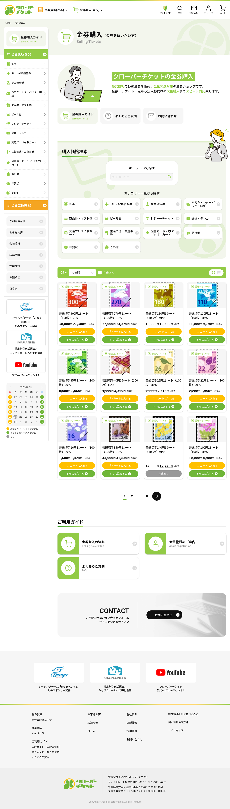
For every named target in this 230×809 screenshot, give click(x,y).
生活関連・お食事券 (23, 151)
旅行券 (15, 174)
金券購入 (37, 728)
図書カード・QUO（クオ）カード (27, 162)
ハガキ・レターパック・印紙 (27, 93)
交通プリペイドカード (24, 142)
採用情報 (14, 266)
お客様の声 (16, 232)
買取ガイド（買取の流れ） (47, 747)
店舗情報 (14, 255)
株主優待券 (18, 82)
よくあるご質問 (40, 757)
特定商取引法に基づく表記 (183, 714)
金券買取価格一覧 (42, 719)
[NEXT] (41, 387)
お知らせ (14, 277)
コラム (13, 288)
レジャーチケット (21, 123)
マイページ (38, 733)
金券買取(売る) (21, 205)
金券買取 (37, 714)
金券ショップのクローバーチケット (19, 10)
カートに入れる (79, 331)
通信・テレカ (19, 133)
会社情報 (14, 243)
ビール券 (17, 114)
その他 (15, 192)
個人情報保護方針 (178, 722)
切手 (14, 64)
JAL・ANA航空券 (21, 73)
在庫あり (109, 273)
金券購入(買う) (21, 54)
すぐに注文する (75, 339)
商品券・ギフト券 (22, 105)
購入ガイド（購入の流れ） (47, 752)
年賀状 (15, 183)
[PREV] (10, 387)
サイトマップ (175, 730)
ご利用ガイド (17, 221)
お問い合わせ (163, 615)
